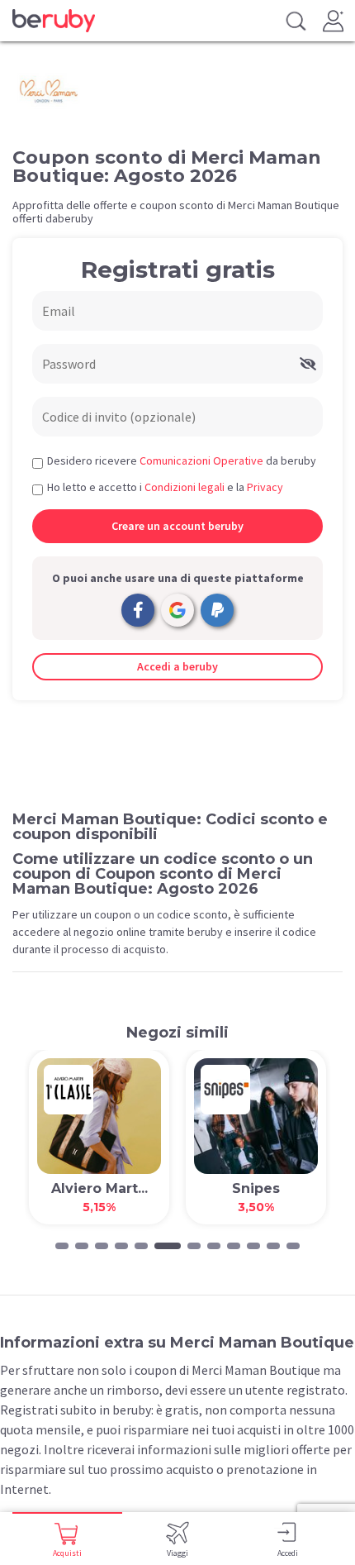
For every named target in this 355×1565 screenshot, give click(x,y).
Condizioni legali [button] (184, 487)
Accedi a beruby (177, 666)
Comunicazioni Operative (201, 460)
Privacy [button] (265, 487)
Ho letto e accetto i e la (165, 487)
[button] (62, 1246)
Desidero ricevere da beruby (181, 460)
